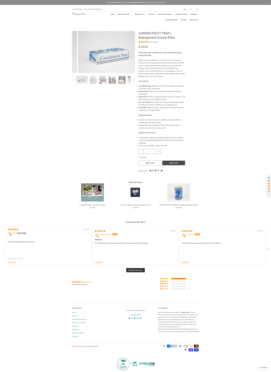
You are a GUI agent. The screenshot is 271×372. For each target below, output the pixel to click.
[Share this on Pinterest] (155, 171)
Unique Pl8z (81, 346)
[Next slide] (267, 249)
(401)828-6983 (135, 315)
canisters (141, 128)
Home (113, 14)
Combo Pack (161, 128)
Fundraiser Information (79, 319)
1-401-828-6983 (77, 9)
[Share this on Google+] (158, 171)
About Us (152, 14)
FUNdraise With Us (181, 14)
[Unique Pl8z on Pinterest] (134, 318)
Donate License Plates (165, 14)
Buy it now (173, 163)
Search (74, 312)
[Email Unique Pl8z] (140, 318)
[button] (143, 42)
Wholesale (194, 14)
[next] (131, 52)
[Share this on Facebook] (153, 171)
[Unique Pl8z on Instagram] (137, 318)
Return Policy (193, 20)
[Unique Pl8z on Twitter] (129, 318)
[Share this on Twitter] (150, 171)
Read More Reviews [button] (135, 270)
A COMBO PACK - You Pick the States (92, 192)
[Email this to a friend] (161, 171)
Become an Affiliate (78, 333)
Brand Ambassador (172, 20)
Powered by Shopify (92, 346)
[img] (13, 230)
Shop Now (75, 326)
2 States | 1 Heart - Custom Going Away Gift (135, 192)
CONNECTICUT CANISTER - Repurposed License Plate (178, 192)
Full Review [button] (12, 262)
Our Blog (183, 20)
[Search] (191, 9)
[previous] (75, 52)
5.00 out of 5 (87, 282)
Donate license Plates (79, 322)
